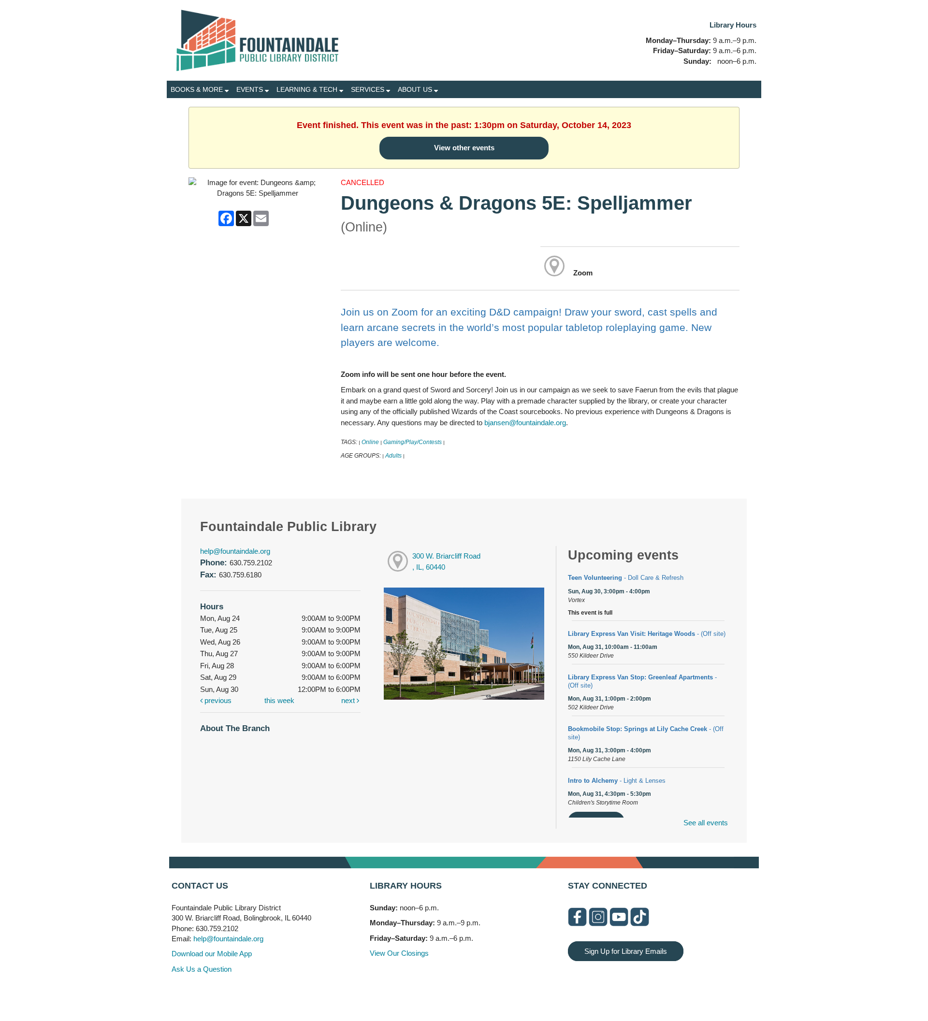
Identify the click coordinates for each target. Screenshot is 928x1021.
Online (370, 442)
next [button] (349, 700)
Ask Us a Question (202, 969)
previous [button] (217, 700)
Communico (523, 993)
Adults (393, 455)
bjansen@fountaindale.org (525, 422)
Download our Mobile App (212, 953)
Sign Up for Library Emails (625, 951)
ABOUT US (416, 89)
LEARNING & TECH (307, 89)
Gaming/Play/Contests (412, 442)
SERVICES (368, 89)
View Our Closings (399, 953)
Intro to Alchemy (617, 780)
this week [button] (279, 700)
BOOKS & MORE (198, 89)
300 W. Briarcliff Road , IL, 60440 (446, 561)
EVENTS (250, 89)
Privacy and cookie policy (425, 993)
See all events (705, 823)
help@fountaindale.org (235, 551)
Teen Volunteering (625, 577)
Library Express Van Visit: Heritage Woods (646, 633)
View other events (464, 148)
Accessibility (483, 993)
